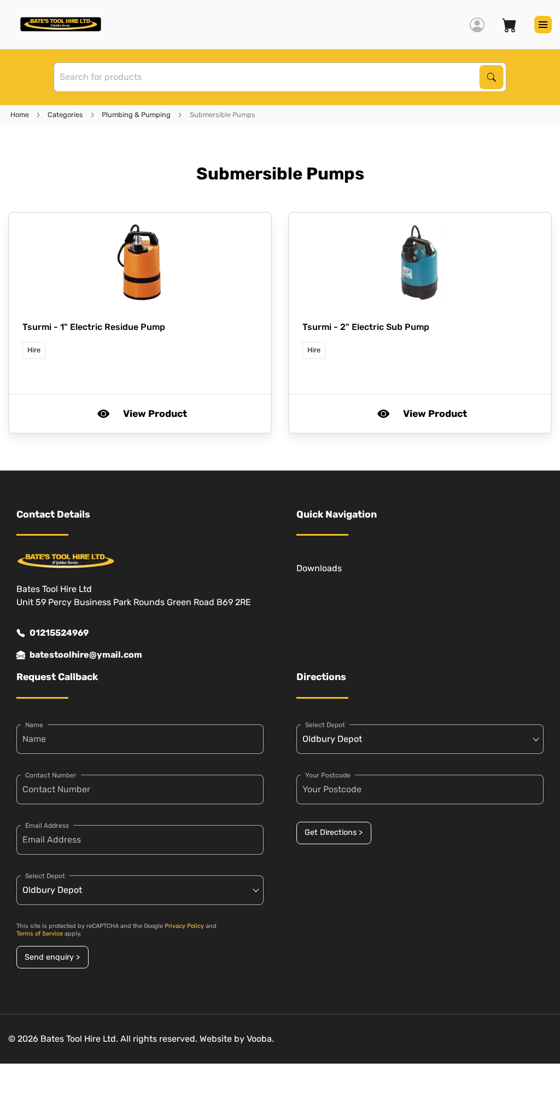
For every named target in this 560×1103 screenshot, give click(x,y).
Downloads (319, 568)
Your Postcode (328, 775)
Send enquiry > (52, 957)
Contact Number (51, 775)
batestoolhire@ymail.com (86, 654)
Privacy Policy (184, 926)
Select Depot (45, 876)
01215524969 (59, 633)
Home (19, 115)
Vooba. (260, 1039)
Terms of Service (39, 933)
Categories (65, 115)
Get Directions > (334, 832)
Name (34, 725)
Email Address (47, 825)
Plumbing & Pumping (136, 115)
